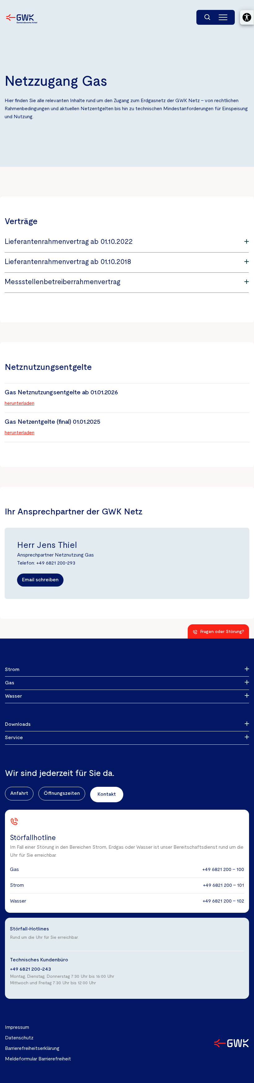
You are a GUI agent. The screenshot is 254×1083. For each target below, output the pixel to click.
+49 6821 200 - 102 (223, 901)
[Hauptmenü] (223, 17)
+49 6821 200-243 (30, 969)
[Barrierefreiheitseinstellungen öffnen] (247, 17)
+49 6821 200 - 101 (223, 885)
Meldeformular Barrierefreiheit (38, 1059)
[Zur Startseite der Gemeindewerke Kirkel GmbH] (21, 19)
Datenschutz (19, 1038)
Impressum (17, 1027)
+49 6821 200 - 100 (223, 869)
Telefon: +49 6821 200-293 (46, 563)
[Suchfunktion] (207, 17)
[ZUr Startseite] (231, 1043)
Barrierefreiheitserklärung (32, 1048)
